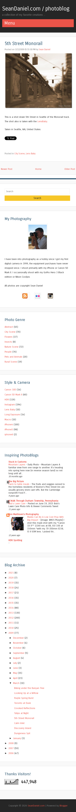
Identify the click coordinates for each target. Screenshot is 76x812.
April (15, 678)
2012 (11, 617)
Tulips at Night (21, 713)
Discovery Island (22, 728)
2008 (11, 743)
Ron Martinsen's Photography (23, 514)
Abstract (9, 326)
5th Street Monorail (23, 43)
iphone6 (9, 434)
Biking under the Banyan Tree (29, 688)
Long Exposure (12, 414)
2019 (11, 582)
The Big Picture (16, 481)
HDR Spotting (15, 540)
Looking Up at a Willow (26, 693)
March (16, 683)
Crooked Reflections (24, 708)
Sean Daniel (44, 49)
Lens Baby (30, 153)
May (15, 673)
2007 (11, 748)
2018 (11, 587)
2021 (11, 572)
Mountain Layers (17, 464)
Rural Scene (11, 361)
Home (38, 169)
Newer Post (6, 169)
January (17, 738)
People (8, 351)
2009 (11, 632)
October (17, 647)
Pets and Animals (13, 356)
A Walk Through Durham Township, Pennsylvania (33, 500)
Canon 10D (10, 389)
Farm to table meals (19, 484)
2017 (11, 592)
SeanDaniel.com (36, 805)
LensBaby (42, 121)
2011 (11, 622)
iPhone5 (9, 429)
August (17, 658)
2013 (11, 612)
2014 (11, 607)
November (18, 642)
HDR (7, 399)
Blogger (64, 805)
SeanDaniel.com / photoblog (36, 8)
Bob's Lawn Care (17, 503)
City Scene (19, 153)
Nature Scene (11, 346)
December (19, 637)
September (19, 653)
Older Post (69, 169)
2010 (11, 627)
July (15, 663)
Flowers (9, 336)
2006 (11, 753)
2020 (11, 577)
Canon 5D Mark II (13, 394)
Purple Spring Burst (24, 698)
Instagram (10, 404)
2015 (11, 602)
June (16, 668)
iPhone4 (9, 424)
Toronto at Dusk (22, 703)
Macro (8, 419)
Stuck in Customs (17, 461)
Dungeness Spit (22, 733)
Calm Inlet (19, 723)
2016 (11, 597)
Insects (8, 341)
